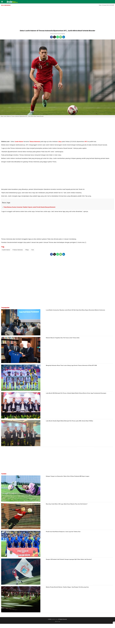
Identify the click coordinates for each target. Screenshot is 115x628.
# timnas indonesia (18, 249)
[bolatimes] (12, 2)
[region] (57, 17)
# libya (27, 249)
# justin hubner (6, 249)
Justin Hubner (19, 141)
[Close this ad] (114, 623)
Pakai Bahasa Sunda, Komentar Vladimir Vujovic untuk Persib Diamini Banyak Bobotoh (29, 207)
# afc (32, 249)
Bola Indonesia (6, 5)
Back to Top (57, 621)
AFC (85, 141)
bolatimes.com (54, 619)
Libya (59, 141)
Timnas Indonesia (34, 141)
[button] (2, 1)
